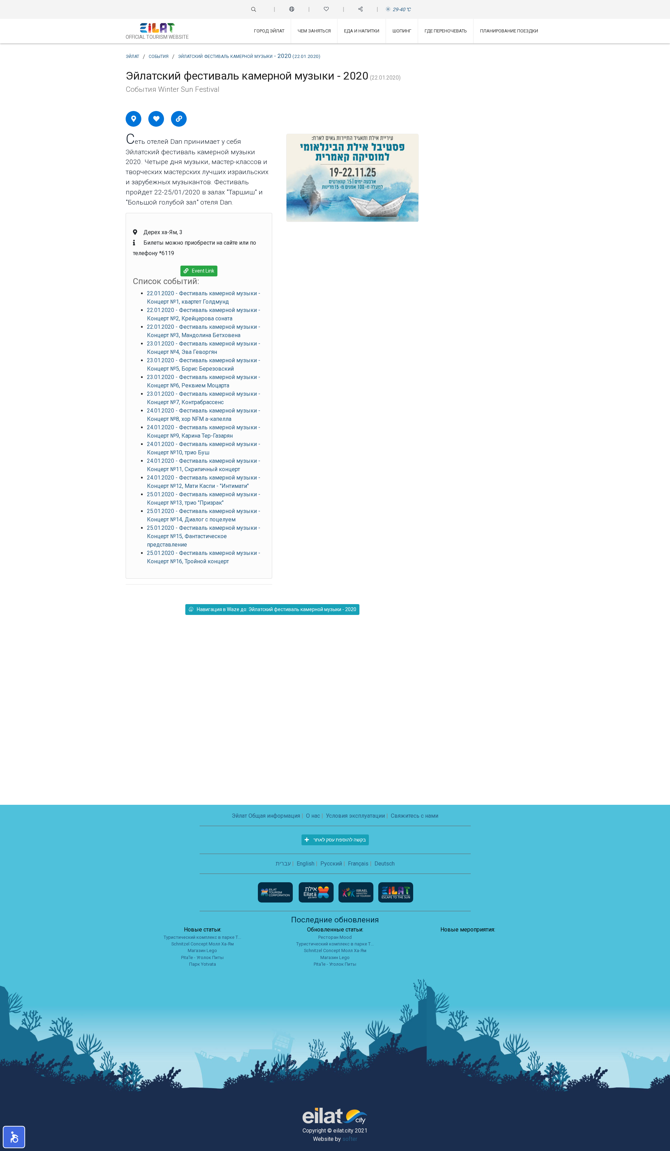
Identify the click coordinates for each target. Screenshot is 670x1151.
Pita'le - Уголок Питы (202, 957)
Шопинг (402, 31)
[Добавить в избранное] (156, 118)
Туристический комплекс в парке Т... (202, 937)
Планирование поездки (509, 31)
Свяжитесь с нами (414, 815)
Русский (331, 863)
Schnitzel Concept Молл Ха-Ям (202, 943)
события (159, 55)
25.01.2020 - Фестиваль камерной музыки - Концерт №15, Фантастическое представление (203, 536)
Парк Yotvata (202, 964)
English (305, 863)
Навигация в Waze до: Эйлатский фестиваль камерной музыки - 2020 (276, 609)
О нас (313, 815)
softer (349, 1139)
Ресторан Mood (335, 937)
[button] (13, 1137)
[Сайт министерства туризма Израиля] (357, 892)
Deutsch (384, 863)
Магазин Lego (202, 950)
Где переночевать (446, 31)
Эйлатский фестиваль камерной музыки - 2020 (249, 55)
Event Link (203, 271)
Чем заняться (314, 31)
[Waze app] (133, 118)
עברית (283, 863)
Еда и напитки (361, 31)
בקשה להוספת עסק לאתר (339, 839)
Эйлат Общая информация (266, 815)
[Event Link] (179, 118)
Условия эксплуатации (355, 815)
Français (358, 863)
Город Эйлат (269, 31)
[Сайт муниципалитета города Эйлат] (317, 892)
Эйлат (132, 55)
